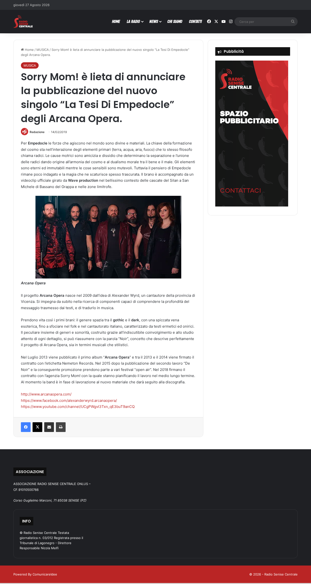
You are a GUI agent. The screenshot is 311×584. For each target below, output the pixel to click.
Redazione (37, 132)
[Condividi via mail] (49, 427)
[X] (37, 427)
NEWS (153, 21)
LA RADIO (133, 21)
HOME (116, 21)
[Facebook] (26, 427)
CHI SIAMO (174, 21)
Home (29, 50)
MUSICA (42, 50)
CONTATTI (195, 21)
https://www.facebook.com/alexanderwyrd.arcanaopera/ (69, 400)
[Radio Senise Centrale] (23, 21)
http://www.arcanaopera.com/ (46, 394)
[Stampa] (61, 427)
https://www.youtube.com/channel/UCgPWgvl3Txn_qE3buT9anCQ (78, 406)
